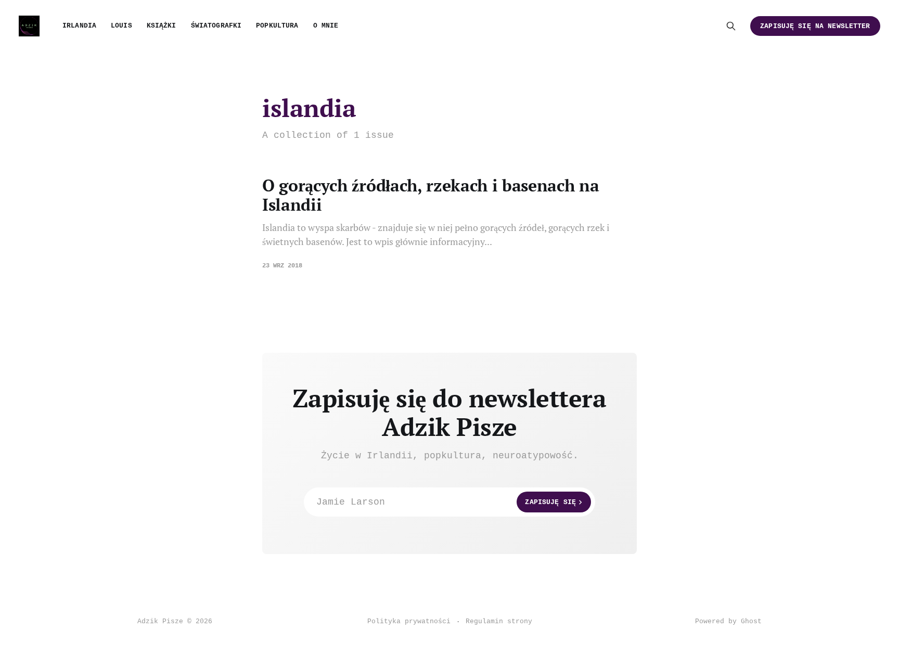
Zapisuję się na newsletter (815, 26)
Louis (121, 26)
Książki (161, 26)
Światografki (216, 26)
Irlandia (79, 26)
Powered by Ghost (728, 621)
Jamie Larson (446, 502)
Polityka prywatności (409, 621)
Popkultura (277, 26)
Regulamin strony (499, 621)
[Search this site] (731, 26)
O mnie (326, 26)
